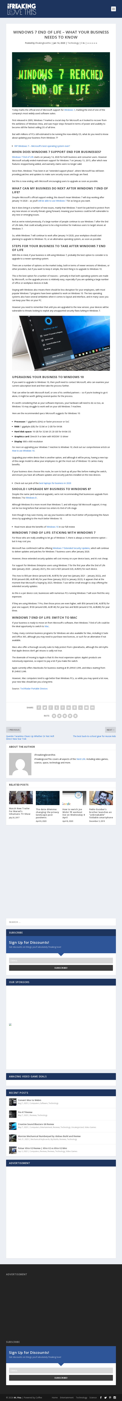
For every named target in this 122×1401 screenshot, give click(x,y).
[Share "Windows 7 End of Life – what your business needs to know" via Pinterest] (63, 708)
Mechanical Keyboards (40, 1139)
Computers (34, 1103)
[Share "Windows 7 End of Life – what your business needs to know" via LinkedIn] (69, 708)
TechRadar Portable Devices (34, 688)
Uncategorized (77, 1127)
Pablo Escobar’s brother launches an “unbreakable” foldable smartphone (101, 813)
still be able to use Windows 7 (52, 200)
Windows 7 (69, 109)
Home (55, 1397)
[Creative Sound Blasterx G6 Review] (13, 1126)
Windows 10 (52, 526)
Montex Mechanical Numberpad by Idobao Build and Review (49, 1136)
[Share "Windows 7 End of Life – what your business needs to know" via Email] (86, 708)
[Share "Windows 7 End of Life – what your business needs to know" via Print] (92, 708)
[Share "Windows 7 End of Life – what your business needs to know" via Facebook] (39, 708)
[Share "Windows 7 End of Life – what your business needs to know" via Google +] (51, 708)
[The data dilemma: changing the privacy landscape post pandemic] (48, 798)
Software (44, 1103)
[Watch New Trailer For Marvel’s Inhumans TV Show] (21, 797)
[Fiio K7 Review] (13, 1114)
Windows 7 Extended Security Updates (71, 548)
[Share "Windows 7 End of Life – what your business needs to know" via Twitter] (45, 708)
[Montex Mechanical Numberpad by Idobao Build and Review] (13, 1138)
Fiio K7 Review (25, 1112)
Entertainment (46, 1127)
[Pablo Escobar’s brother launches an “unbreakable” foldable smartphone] (101, 798)
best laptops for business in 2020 (55, 483)
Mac (47, 626)
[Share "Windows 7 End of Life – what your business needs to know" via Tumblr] (57, 708)
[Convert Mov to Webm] (13, 1102)
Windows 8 (31, 497)
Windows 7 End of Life (23, 157)
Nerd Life (80, 759)
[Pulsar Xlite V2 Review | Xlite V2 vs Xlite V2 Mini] (13, 1150)
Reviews (33, 1115)
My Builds (55, 1139)
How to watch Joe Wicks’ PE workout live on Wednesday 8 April (73, 813)
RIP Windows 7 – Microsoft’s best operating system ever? (42, 146)
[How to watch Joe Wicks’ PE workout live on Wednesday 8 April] (74, 798)
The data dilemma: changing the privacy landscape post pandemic (47, 813)
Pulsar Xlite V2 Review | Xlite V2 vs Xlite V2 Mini (42, 1148)
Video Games (90, 1127)
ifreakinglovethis (43, 43)
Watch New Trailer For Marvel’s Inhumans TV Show (19, 811)
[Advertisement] (30, 1007)
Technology (73, 43)
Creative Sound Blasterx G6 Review (36, 1124)
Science (93, 1397)
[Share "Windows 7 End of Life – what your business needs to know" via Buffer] (75, 708)
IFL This (17, 1397)
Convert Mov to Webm (29, 1100)
